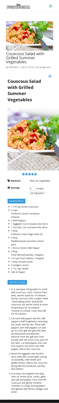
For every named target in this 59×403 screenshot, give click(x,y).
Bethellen (14, 67)
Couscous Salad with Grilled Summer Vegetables (25, 58)
